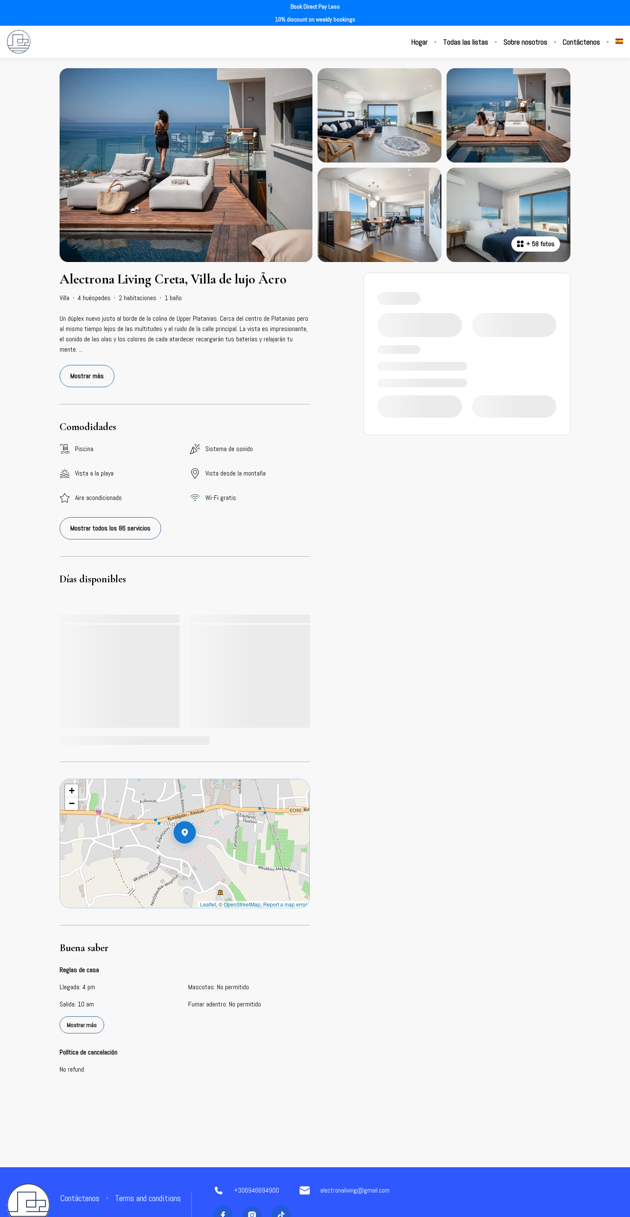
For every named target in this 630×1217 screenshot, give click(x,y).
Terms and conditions (148, 1198)
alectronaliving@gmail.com (355, 1190)
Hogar (419, 42)
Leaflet (208, 904)
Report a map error (285, 904)
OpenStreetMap (242, 904)
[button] (196, 854)
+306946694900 (256, 1190)
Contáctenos (581, 42)
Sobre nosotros (525, 42)
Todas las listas (465, 42)
